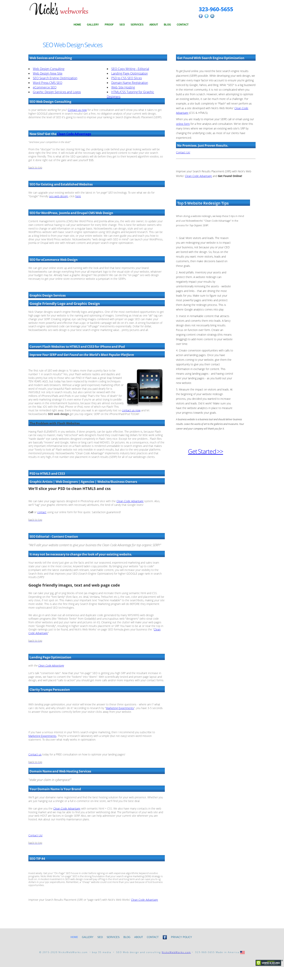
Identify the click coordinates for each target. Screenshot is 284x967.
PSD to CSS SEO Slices (126, 78)
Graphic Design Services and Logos (57, 92)
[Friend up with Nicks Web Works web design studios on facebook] (165, 939)
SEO (122, 25)
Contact (183, 25)
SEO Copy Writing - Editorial (130, 69)
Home (77, 25)
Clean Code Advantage (74, 134)
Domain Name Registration (129, 83)
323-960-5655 (216, 9)
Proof (109, 25)
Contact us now (77, 110)
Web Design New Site (47, 73)
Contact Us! (35, 835)
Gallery (93, 25)
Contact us (35, 754)
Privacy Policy (181, 937)
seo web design (58, 196)
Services (137, 25)
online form (183, 124)
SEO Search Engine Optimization (55, 78)
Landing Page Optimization (129, 73)
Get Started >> (205, 451)
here (78, 196)
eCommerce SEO (44, 87)
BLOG (167, 25)
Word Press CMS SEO (47, 83)
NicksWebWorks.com (176, 952)
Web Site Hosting (123, 87)
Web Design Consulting (48, 69)
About (153, 25)
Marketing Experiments (120, 708)
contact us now (131, 410)
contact (41, 512)
